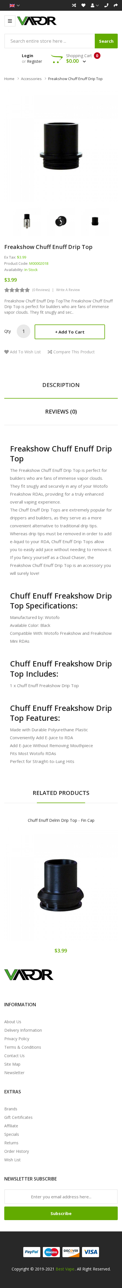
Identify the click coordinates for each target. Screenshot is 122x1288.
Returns (11, 1142)
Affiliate (11, 1125)
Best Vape (65, 1269)
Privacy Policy (16, 1038)
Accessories (31, 78)
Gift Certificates (18, 1117)
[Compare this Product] (81, 889)
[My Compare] (74, 5)
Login (27, 55)
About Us (12, 1021)
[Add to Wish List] (61, 889)
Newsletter (14, 1072)
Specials (11, 1134)
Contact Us (14, 1055)
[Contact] (106, 5)
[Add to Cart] (41, 889)
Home (9, 78)
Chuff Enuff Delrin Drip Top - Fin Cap (61, 820)
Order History (16, 1151)
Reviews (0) (61, 411)
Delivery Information (23, 1030)
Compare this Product (74, 351)
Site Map (12, 1064)
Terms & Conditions (22, 1047)
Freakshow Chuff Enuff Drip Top (75, 78)
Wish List (12, 1159)
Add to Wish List (25, 351)
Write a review (68, 289)
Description (61, 385)
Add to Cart (71, 332)
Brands (10, 1108)
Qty (7, 331)
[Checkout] (116, 5)
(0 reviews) (41, 289)
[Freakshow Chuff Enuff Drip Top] (27, 221)
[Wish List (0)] (83, 5)
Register (34, 61)
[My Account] (95, 5)
